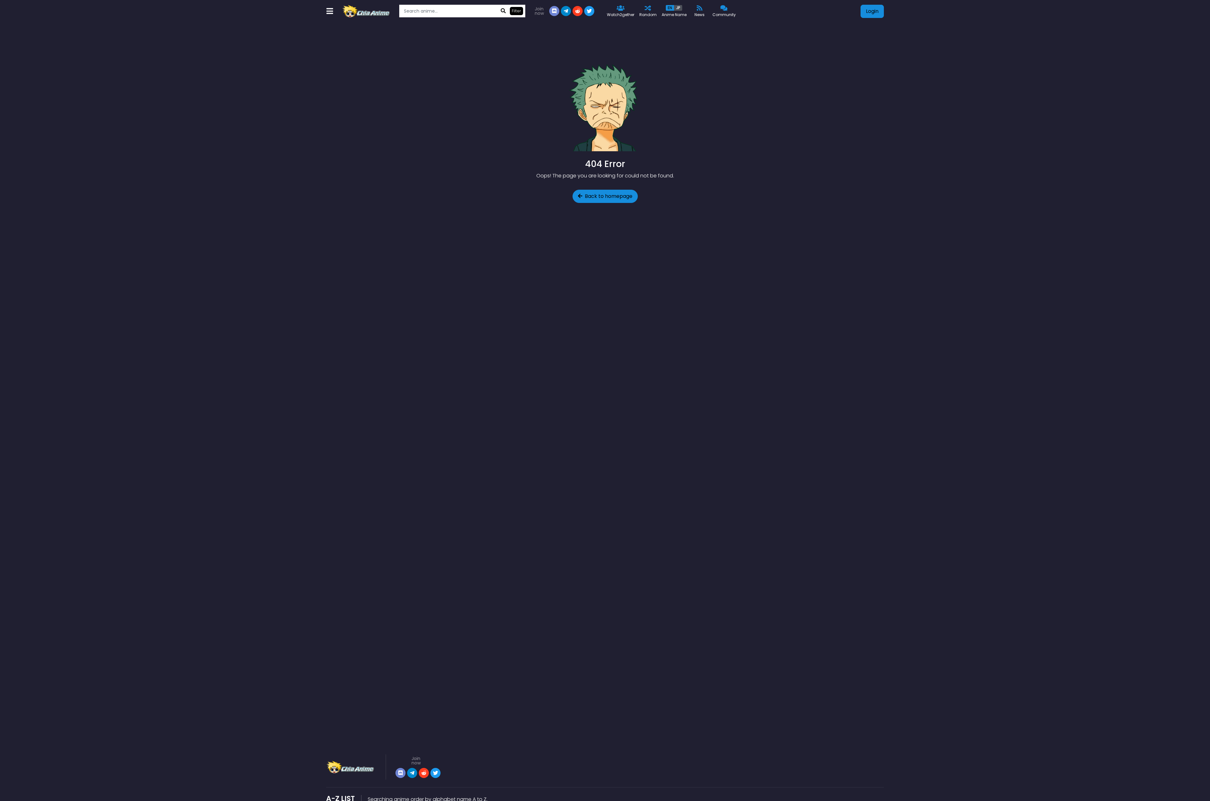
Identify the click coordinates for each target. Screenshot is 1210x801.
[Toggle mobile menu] (329, 11)
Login (872, 11)
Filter (516, 11)
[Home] (366, 11)
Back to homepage (608, 196)
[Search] (503, 11)
